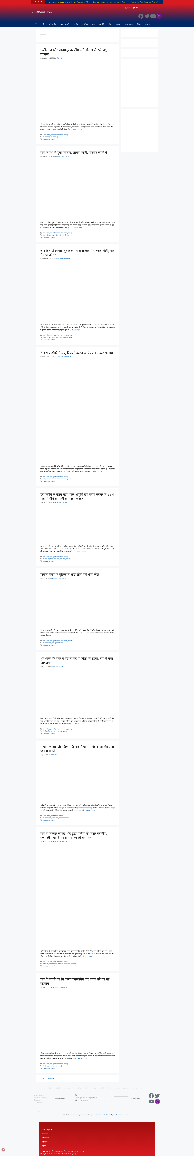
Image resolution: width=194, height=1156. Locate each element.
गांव (43, 137)
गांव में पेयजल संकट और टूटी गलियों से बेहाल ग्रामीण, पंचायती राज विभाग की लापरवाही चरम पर (73, 835)
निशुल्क (47, 1066)
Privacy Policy (38, 1102)
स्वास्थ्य (118, 24)
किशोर (44, 235)
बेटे (49, 731)
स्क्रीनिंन (60, 1066)
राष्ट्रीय (75, 24)
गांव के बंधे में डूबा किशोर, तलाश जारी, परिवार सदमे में (73, 152)
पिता (46, 731)
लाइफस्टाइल (129, 24)
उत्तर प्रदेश (53, 233)
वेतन (64, 559)
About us (37, 1098)
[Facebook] (140, 16)
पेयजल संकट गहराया (62, 479)
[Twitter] (147, 16)
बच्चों (51, 1066)
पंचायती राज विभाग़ (58, 964)
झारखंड (44, 1142)
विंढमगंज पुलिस (63, 235)
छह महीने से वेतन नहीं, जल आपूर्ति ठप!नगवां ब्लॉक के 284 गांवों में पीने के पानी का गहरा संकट (77, 496)
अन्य (146, 24)
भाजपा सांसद (55, 818)
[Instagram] (159, 16)
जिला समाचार (59, 135)
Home (36, 1095)
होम (44, 24)
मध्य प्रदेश (45, 1138)
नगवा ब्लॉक (56, 559)
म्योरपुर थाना (59, 731)
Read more (77, 129)
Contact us (44, 1098)
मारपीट (61, 818)
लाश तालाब (65, 337)
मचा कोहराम (52, 337)
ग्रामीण (51, 964)
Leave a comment (49, 139)
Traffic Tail (127, 1115)
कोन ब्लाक (48, 479)
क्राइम (48, 135)
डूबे (55, 479)
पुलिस (56, 643)
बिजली (69, 479)
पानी (61, 559)
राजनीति (101, 24)
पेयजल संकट (67, 964)
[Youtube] (153, 16)
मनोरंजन (85, 24)
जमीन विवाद (48, 643)
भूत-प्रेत (53, 731)
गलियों (44, 964)
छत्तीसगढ (53, 135)
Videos (41, 1095)
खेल (93, 24)
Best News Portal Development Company (109, 1115)
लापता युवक (59, 337)
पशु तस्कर (53, 137)
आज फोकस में (65, 24)
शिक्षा (110, 24)
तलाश (53, 235)
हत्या (66, 731)
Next (51, 1079)
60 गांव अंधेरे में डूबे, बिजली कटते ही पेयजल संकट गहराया (77, 353)
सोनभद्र (66, 135)
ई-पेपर (139, 24)
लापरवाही (73, 964)
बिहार (44, 1146)
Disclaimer (37, 1100)
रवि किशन (66, 818)
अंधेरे (44, 479)
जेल (53, 643)
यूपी (57, 137)
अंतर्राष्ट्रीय (52, 24)
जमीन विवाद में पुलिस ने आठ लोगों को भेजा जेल (69, 574)
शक (64, 731)
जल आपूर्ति (48, 559)
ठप (52, 559)
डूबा (50, 235)
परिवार (57, 235)
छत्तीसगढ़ (47, 137)
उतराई (44, 337)
